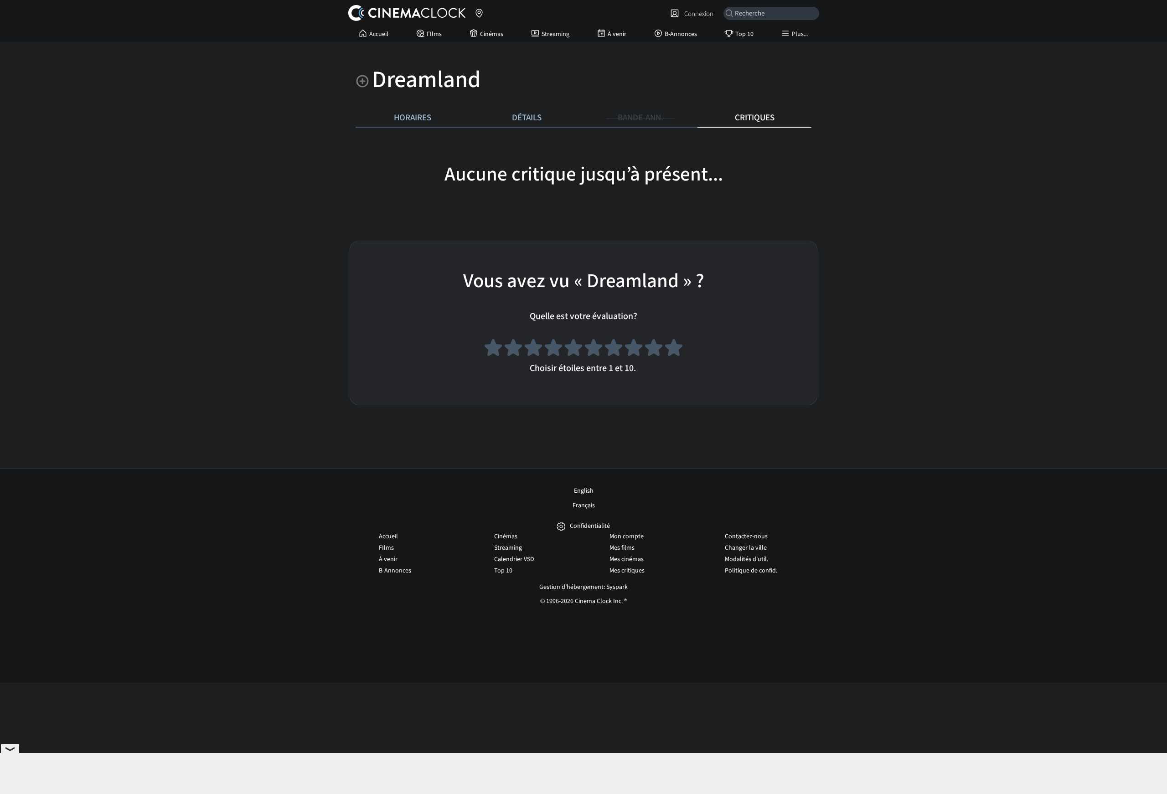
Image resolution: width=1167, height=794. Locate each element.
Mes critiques (627, 570)
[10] (674, 349)
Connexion (697, 14)
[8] (634, 349)
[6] (594, 349)
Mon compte (626, 536)
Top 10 (744, 34)
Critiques (755, 118)
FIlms (434, 34)
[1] (493, 349)
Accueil (378, 34)
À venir (617, 34)
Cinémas (491, 34)
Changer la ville (746, 547)
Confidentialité (590, 526)
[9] (654, 349)
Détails (527, 118)
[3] (533, 349)
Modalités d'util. (746, 559)
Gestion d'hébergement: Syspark (583, 587)
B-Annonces (681, 34)
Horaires (412, 118)
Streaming (555, 34)
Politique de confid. (751, 570)
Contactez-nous (746, 536)
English (584, 491)
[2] (513, 349)
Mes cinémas (626, 559)
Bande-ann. (640, 118)
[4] (553, 349)
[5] (573, 349)
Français (584, 505)
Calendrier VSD (514, 559)
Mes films (622, 547)
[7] (614, 349)
